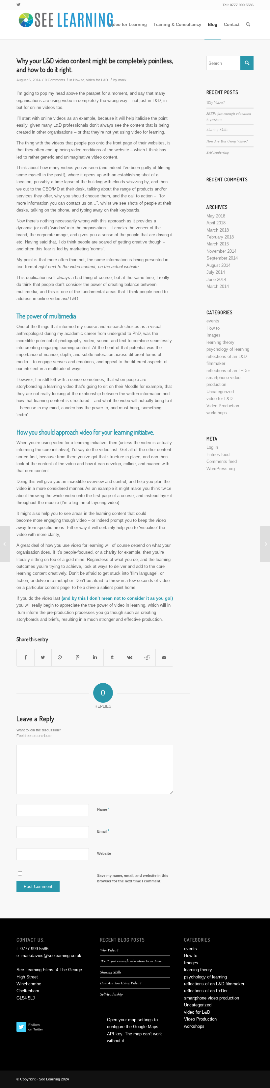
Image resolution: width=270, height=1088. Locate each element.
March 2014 (217, 286)
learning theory (220, 342)
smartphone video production (211, 998)
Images (213, 335)
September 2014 (222, 258)
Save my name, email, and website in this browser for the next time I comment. (132, 878)
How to (78, 80)
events (212, 320)
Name (103, 809)
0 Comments (55, 80)
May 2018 (215, 216)
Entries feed (218, 454)
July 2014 (215, 272)
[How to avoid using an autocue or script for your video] (5, 544)
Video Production (222, 405)
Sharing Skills (217, 129)
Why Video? (215, 102)
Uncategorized (220, 391)
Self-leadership (217, 152)
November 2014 (221, 251)
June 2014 (216, 279)
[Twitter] (18, 5)
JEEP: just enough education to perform (131, 960)
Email (103, 831)
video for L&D (97, 80)
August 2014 (218, 265)
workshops (216, 412)
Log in (212, 447)
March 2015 (217, 243)
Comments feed (221, 461)
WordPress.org (220, 468)
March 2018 (217, 230)
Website (104, 853)
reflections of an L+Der (228, 370)
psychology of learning (227, 349)
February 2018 (220, 237)
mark (122, 80)
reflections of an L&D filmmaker (214, 983)
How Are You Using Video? (227, 141)
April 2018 (216, 222)
